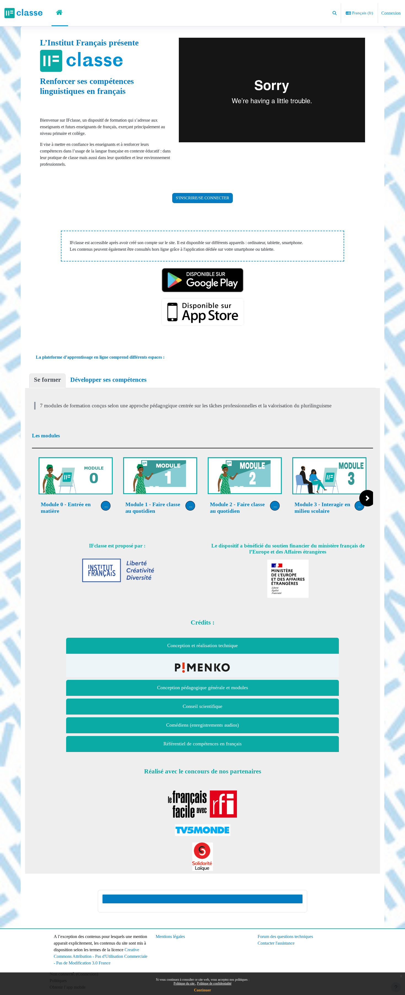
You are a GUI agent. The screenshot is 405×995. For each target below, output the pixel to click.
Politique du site (184, 983)
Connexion (391, 13)
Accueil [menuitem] (60, 13)
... (106, 505)
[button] (335, 13)
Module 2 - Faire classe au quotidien (237, 507)
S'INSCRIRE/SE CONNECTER (202, 198)
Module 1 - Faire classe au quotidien (152, 507)
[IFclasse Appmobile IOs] (202, 312)
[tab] (47, 381)
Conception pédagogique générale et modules (202, 687)
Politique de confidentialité (214, 983)
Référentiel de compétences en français (202, 743)
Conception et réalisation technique (202, 645)
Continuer (202, 990)
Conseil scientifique (202, 706)
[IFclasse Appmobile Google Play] (202, 280)
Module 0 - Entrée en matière (66, 507)
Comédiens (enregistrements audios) (202, 725)
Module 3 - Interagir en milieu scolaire (322, 507)
